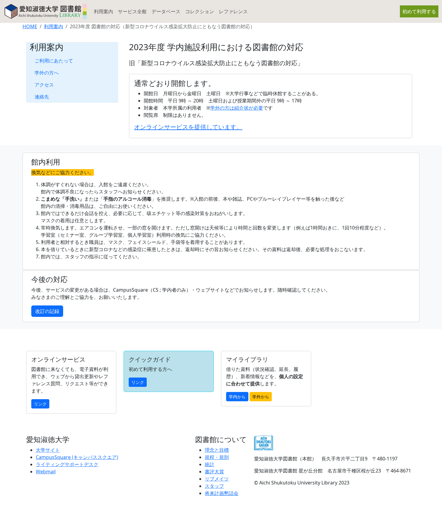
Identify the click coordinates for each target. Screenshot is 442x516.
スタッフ (214, 486)
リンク (40, 404)
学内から (237, 396)
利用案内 (103, 11)
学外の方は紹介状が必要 (236, 108)
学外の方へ (47, 72)
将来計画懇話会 (221, 493)
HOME (30, 26)
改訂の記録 (47, 311)
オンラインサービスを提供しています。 (188, 127)
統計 (209, 464)
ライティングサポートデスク (67, 464)
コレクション (199, 11)
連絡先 (42, 96)
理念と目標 (217, 450)
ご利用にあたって (54, 60)
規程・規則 (217, 457)
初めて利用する (419, 11)
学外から (260, 396)
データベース (166, 11)
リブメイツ (217, 478)
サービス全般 (132, 11)
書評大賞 (214, 471)
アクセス (44, 84)
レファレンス (233, 11)
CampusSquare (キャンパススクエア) (77, 457)
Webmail (46, 471)
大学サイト (48, 450)
